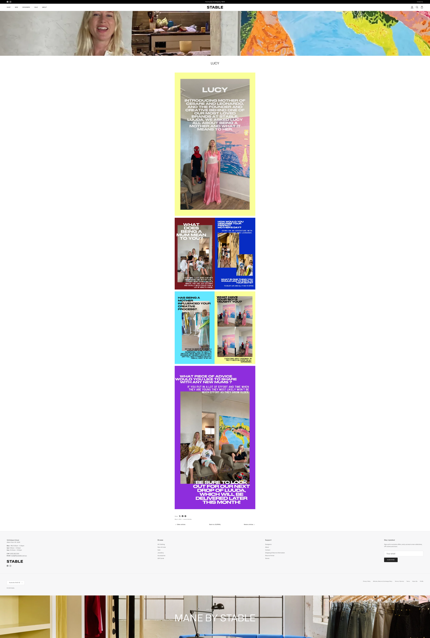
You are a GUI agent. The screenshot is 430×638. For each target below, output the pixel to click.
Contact (267, 550)
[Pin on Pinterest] (185, 516)
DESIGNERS (26, 7)
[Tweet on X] (180, 516)
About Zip (414, 581)
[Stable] (215, 7)
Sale (159, 550)
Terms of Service (399, 581)
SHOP (9, 7)
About (267, 547)
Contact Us (420, 1)
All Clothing (161, 544)
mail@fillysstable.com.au (19, 556)
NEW (16, 7)
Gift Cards (161, 558)
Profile (421, 581)
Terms (408, 581)
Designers (268, 544)
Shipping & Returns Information (275, 553)
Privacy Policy (367, 581)
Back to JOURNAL (215, 524)
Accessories (161, 555)
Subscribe (391, 560)
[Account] (411, 7)
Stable (12, 588)
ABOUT (44, 7)
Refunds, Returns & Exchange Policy (382, 581)
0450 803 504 (14, 553)
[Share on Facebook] (182, 516)
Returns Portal (269, 555)
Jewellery (161, 553)
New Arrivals (162, 547)
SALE (36, 7)
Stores (267, 558)
